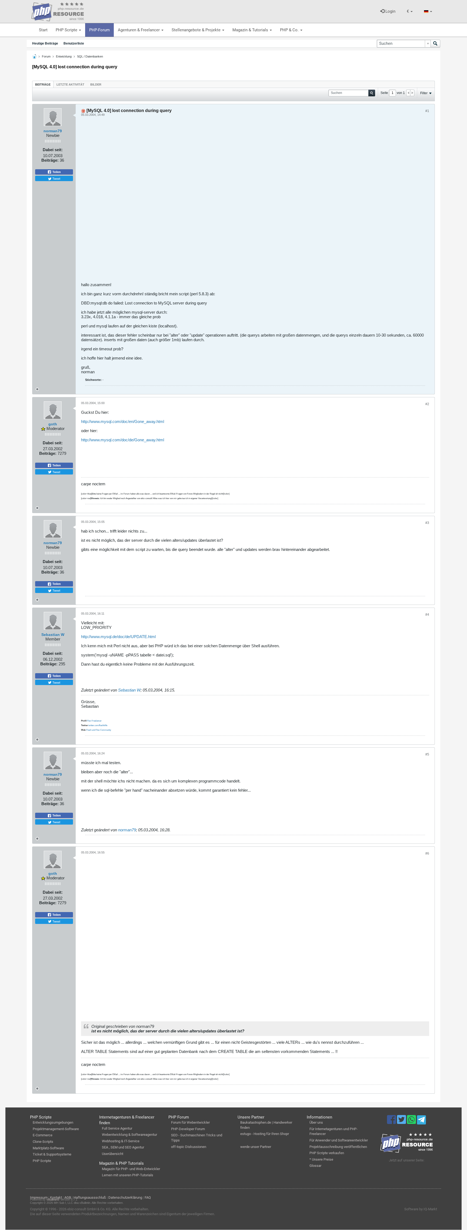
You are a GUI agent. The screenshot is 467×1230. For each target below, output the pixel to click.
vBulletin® (52, 1199)
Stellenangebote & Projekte (197, 30)
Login (389, 11)
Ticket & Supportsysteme (52, 1154)
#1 (427, 111)
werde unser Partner (255, 1147)
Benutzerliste (74, 43)
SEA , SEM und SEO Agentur (123, 1147)
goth (52, 424)
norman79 (53, 131)
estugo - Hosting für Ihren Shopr (264, 1134)
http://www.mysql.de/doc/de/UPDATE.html (118, 636)
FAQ (148, 1197)
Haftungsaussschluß (90, 1197)
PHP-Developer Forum (188, 1129)
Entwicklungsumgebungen (53, 1122)
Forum (46, 56)
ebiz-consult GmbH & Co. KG (89, 1209)
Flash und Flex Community (98, 730)
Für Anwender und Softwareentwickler (338, 1140)
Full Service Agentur (117, 1128)
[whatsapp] (412, 1122)
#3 (427, 523)
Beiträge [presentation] (43, 84)
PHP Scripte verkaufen (326, 1153)
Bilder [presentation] (95, 84)
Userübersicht (112, 1154)
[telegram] (421, 1121)
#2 (427, 404)
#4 (427, 614)
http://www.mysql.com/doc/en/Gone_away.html (122, 421)
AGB (67, 1197)
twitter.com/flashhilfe (97, 725)
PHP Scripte (67, 30)
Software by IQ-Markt (420, 1209)
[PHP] (57, 10)
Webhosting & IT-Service (120, 1141)
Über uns (316, 1122)
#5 (427, 754)
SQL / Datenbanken (90, 56)
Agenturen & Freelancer (139, 30)
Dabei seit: (53, 149)
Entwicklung (64, 56)
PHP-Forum (99, 30)
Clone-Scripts (43, 1142)
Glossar (315, 1166)
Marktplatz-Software (48, 1148)
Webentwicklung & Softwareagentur (129, 1135)
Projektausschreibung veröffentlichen (338, 1147)
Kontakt (56, 1197)
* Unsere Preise (321, 1159)
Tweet (56, 178)
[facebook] (392, 1122)
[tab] (43, 84)
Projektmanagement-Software (56, 1129)
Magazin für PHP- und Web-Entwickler (131, 1169)
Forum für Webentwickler (190, 1122)
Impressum (39, 1197)
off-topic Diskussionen (188, 1147)
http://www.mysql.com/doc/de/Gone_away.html (122, 440)
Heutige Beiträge (45, 43)
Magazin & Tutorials (250, 30)
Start (43, 30)
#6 (427, 853)
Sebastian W (52, 634)
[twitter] (402, 1122)
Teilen (56, 172)
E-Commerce (42, 1135)
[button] (410, 11)
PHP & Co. (290, 30)
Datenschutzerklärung (125, 1197)
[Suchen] (435, 44)
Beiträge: (50, 160)
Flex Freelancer (94, 721)
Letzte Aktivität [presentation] (70, 84)
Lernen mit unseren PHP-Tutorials (127, 1175)
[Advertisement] (243, 201)
